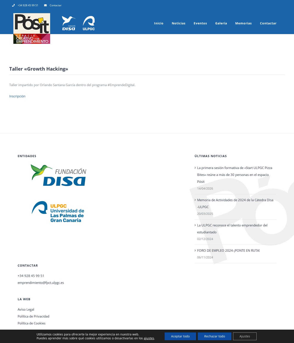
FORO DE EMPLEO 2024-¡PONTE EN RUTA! (228, 250)
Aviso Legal (26, 309)
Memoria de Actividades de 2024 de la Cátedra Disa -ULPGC (235, 203)
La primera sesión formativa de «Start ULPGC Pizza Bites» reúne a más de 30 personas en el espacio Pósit (234, 175)
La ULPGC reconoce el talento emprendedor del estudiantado (232, 228)
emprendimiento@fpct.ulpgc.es (41, 282)
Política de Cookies (31, 323)
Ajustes (245, 336)
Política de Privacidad (33, 316)
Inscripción (17, 96)
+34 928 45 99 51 (31, 275)
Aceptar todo (180, 336)
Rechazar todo (214, 336)
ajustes (149, 338)
